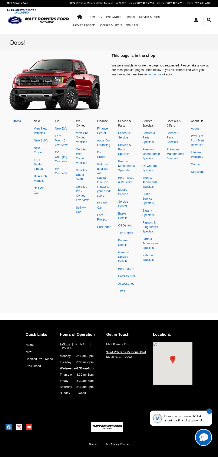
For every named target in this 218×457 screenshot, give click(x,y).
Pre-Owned (113, 17)
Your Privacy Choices (117, 444)
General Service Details (123, 257)
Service (81, 344)
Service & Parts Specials (124, 149)
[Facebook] (9, 427)
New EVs (61, 128)
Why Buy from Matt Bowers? (197, 140)
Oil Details (125, 225)
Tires (121, 291)
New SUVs (41, 140)
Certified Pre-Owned (39, 359)
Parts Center (126, 276)
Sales (65, 344)
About (195, 128)
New (92, 17)
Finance (130, 17)
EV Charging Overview (61, 157)
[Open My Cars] (195, 20)
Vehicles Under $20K (81, 175)
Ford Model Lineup (38, 164)
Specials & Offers (110, 25)
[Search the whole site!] (209, 20)
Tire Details (125, 233)
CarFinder (104, 227)
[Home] (15, 20)
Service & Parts (149, 17)
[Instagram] (19, 427)
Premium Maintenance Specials (127, 166)
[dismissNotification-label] (209, 411)
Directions (197, 172)
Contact (196, 164)
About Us (131, 25)
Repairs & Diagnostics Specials (150, 227)
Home (17, 121)
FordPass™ (126, 269)
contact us (155, 74)
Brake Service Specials (148, 198)
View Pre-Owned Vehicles (82, 137)
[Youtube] (29, 427)
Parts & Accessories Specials (150, 243)
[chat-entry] (203, 437)
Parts (67, 348)
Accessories (126, 283)
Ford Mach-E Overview (61, 140)
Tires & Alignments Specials (149, 182)
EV (101, 17)
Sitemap (93, 444)
